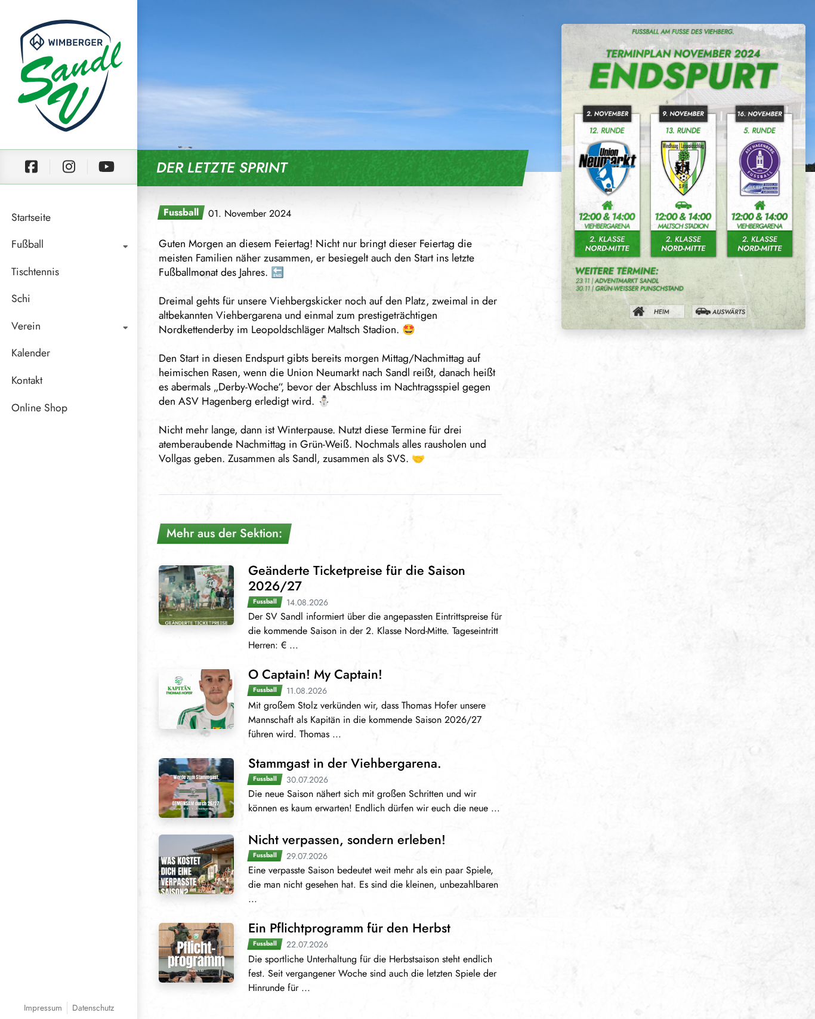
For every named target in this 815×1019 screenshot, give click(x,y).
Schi (20, 298)
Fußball (27, 244)
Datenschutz (93, 1008)
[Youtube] (106, 166)
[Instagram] (69, 166)
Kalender (30, 353)
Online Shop (39, 407)
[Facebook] (31, 166)
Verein (26, 326)
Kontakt (26, 380)
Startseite (31, 217)
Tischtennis (35, 271)
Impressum (43, 1008)
